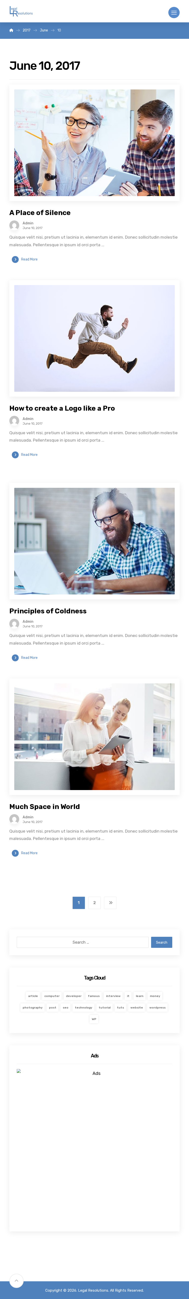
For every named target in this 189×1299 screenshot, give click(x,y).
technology (83, 1007)
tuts (120, 1007)
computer (52, 996)
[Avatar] (14, 225)
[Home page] (11, 30)
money (155, 996)
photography (33, 1007)
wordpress (157, 1007)
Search (161, 942)
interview (113, 996)
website (136, 1007)
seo (65, 1007)
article (33, 996)
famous (94, 996)
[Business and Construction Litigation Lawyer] (21, 11)
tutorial (104, 1007)
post (52, 1007)
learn (139, 996)
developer (73, 996)
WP (94, 1019)
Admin (28, 223)
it (128, 996)
